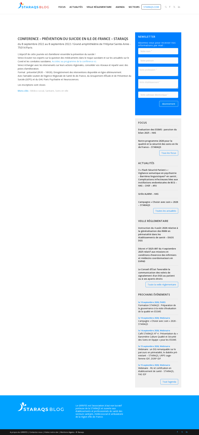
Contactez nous (35, 432)
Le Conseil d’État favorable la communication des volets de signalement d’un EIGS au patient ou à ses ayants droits (156, 274)
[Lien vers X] (174, 7)
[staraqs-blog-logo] (33, 7)
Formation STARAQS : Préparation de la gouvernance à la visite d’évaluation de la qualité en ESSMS (157, 308)
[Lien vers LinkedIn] (179, 7)
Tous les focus (168, 152)
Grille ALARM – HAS (148, 193)
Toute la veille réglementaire (162, 284)
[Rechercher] (166, 7)
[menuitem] (61, 7)
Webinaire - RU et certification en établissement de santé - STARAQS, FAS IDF (156, 371)
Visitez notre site (51, 432)
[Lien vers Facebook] (169, 7)
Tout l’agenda (169, 381)
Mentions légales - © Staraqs (72, 432)
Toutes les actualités (165, 210)
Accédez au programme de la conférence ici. (74, 61)
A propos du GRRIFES (18, 432)
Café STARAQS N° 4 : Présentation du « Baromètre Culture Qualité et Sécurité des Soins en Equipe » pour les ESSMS (158, 336)
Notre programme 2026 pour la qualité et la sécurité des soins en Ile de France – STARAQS (158, 144)
